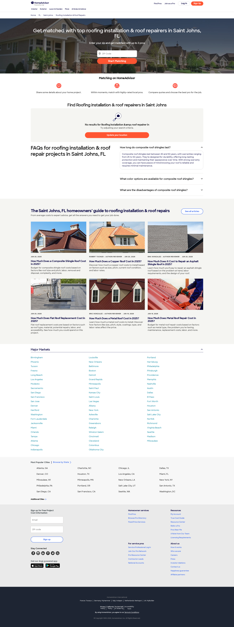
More (67, 9)
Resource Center (178, 522)
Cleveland (94, 441)
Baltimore (94, 366)
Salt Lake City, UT (127, 485)
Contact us (175, 567)
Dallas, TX (164, 468)
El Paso (150, 397)
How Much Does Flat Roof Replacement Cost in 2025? (58, 320)
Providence (153, 375)
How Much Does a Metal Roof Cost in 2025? (114, 318)
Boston (92, 370)
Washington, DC (167, 491)
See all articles (192, 211)
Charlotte (94, 419)
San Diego (36, 392)
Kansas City (94, 392)
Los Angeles (37, 379)
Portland (151, 357)
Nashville (151, 384)
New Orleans (95, 362)
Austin (150, 388)
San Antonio (153, 410)
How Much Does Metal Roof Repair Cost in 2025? (172, 320)
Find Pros (132, 514)
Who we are (176, 551)
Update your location (117, 135)
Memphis (151, 379)
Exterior (43, 9)
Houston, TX (83, 474)
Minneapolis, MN (85, 480)
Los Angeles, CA (126, 474)
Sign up (47, 539)
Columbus (94, 445)
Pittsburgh (152, 370)
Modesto (35, 384)
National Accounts (136, 563)
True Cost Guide (177, 518)
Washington (37, 414)
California (110, 607)
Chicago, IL (124, 468)
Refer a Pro (175, 526)
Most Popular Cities (40, 462)
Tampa (34, 436)
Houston (151, 406)
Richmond (152, 423)
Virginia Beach (154, 427)
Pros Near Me (176, 530)
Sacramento (37, 388)
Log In (184, 3)
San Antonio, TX (167, 485)
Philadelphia (153, 366)
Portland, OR (84, 485)
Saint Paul (94, 388)
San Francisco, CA (86, 491)
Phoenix (35, 362)
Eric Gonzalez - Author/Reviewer (164, 257)
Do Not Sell (119, 607)
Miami (34, 427)
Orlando (35, 432)
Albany (92, 406)
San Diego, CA (44, 491)
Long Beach (37, 375)
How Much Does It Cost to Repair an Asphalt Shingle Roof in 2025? (173, 263)
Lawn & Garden (56, 9)
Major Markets (40, 349)
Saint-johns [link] (48, 15)
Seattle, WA (124, 491)
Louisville (93, 357)
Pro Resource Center (137, 555)
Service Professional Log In (139, 547)
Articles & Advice (79, 9)
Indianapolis (37, 449)
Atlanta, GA (42, 468)
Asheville (93, 414)
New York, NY (166, 480)
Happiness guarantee (180, 571)
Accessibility (129, 608)
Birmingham (37, 357)
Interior (34, 9)
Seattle (150, 432)
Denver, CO (42, 474)
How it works (176, 547)
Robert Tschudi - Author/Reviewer (105, 257)
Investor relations (178, 563)
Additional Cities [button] (37, 499)
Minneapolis (95, 384)
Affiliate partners (178, 575)
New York (93, 410)
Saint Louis (94, 397)
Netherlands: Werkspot (133, 601)
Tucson (34, 366)
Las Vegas (94, 401)
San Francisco (38, 397)
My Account (176, 514)
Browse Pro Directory (137, 518)
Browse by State (61, 462)
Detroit (92, 375)
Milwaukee (152, 441)
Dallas (150, 392)
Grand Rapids (95, 379)
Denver (34, 406)
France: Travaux (86, 601)
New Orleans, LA (126, 480)
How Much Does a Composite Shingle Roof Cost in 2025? (58, 262)
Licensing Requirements (181, 537)
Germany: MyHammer (102, 601)
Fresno (34, 370)
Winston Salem (96, 432)
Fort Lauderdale (39, 419)
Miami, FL (164, 474)
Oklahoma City (96, 449)
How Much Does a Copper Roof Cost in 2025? (115, 261)
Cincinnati (94, 436)
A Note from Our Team (180, 534)
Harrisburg (152, 362)
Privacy (103, 607)
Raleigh (92, 427)
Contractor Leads (135, 559)
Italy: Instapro (117, 601)
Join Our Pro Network (137, 551)
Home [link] (33, 15)
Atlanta (34, 441)
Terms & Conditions (131, 612)
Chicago (35, 445)
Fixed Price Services (136, 522)
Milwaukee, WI (44, 480)
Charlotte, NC (84, 468)
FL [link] (40, 15)
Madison (151, 436)
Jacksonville (37, 423)
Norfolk (150, 419)
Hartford (35, 410)
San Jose (35, 401)
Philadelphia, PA (44, 485)
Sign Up (197, 3)
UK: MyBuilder (149, 601)
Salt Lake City (154, 414)
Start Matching (117, 61)
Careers (174, 555)
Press (173, 559)
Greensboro (95, 423)
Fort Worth (152, 401)
